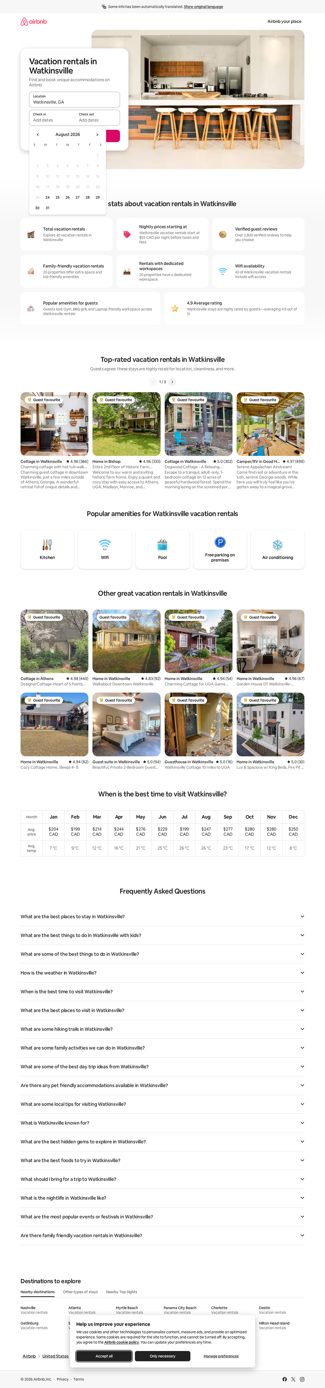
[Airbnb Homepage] (34, 21)
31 (47, 208)
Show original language (203, 6)
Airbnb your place (284, 21)
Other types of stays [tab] (80, 1292)
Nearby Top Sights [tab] (121, 1292)
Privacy (63, 1379)
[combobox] (74, 102)
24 (47, 197)
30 (37, 208)
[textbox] (51, 120)
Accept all (104, 1356)
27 (78, 197)
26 (68, 197)
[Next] (172, 382)
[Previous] (153, 382)
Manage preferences (221, 1356)
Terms (78, 1379)
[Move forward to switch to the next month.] (97, 134)
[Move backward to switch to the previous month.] (38, 134)
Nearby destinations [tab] (38, 1292)
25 (57, 197)
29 (98, 197)
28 (88, 197)
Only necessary (162, 1356)
